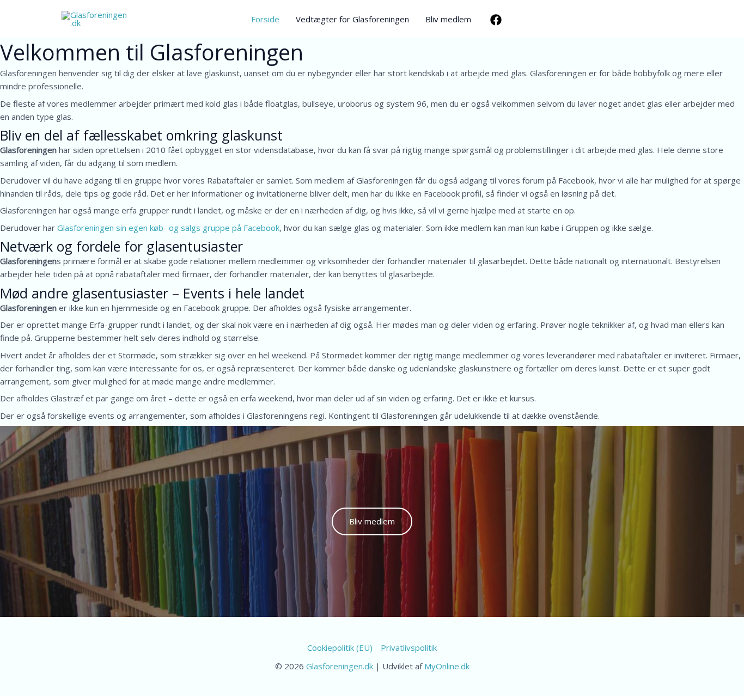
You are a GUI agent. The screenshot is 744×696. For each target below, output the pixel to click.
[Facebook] (496, 20)
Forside (265, 19)
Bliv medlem (448, 19)
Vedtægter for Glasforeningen (352, 19)
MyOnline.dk (446, 666)
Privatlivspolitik (409, 647)
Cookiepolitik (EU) (340, 647)
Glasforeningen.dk (339, 666)
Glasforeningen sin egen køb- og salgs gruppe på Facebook (168, 227)
